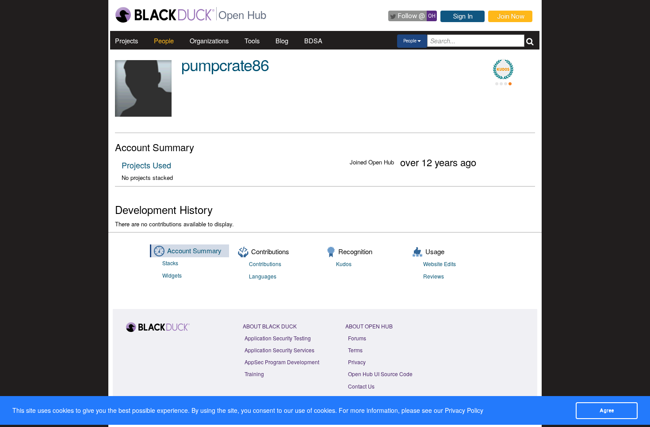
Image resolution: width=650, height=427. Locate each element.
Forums (357, 338)
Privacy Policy (464, 410)
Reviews (433, 276)
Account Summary (194, 250)
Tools (252, 40)
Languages (262, 276)
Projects (126, 40)
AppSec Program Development (282, 362)
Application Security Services (279, 350)
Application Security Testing (278, 338)
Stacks (170, 263)
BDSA (313, 40)
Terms (355, 350)
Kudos (344, 263)
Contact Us (361, 386)
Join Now (510, 16)
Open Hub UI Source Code (380, 373)
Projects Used (146, 165)
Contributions (265, 263)
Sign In (463, 16)
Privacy (357, 362)
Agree (607, 410)
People (164, 40)
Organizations (209, 40)
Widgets (172, 275)
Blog (281, 40)
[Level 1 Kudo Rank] (503, 69)
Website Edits (439, 263)
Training (254, 373)
